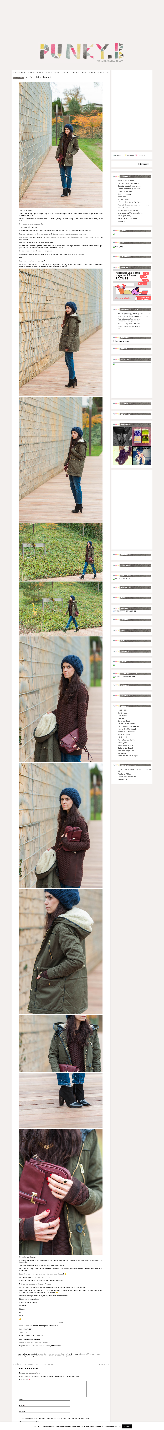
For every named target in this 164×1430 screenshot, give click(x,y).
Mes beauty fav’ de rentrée (131, 324)
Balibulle (122, 710)
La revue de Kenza (126, 724)
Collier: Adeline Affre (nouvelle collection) (34, 1342)
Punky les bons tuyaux (128, 210)
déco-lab (122, 197)
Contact (141, 156)
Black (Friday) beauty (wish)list (134, 314)
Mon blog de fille (126, 740)
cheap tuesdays (125, 192)
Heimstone (122, 779)
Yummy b (121, 221)
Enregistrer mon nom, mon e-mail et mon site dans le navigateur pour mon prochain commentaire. (56, 1418)
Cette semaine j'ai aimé (129, 189)
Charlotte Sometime (127, 777)
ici (57, 1326)
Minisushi (122, 737)
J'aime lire (123, 200)
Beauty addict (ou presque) (131, 186)
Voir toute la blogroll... (131, 756)
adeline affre (85, 1354)
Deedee (121, 718)
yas (46, 1356)
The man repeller (126, 751)
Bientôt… (104, 1364)
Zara (51, 1356)
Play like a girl (126, 745)
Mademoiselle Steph (127, 729)
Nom (21, 1399)
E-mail (22, 1405)
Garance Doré (124, 721)
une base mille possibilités (132, 213)
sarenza (30, 1356)
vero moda (39, 1356)
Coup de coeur (124, 194)
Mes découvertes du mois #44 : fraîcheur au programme (133, 320)
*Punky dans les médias (129, 183)
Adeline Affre (124, 774)
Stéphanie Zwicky (126, 748)
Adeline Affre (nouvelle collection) (38, 1346)
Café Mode (122, 713)
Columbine (122, 716)
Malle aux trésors (126, 732)
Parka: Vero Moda (25, 1326)
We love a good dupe (127, 218)
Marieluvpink (124, 735)
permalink (70, 1356)
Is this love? (40, 77)
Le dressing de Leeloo (128, 727)
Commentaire (24, 1380)
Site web (22, 1412)
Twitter (130, 156)
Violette (122, 753)
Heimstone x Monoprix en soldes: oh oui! (34, 1364)
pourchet (21, 1356)
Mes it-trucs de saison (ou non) (54, 1354)
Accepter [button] (127, 1426)
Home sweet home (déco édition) (133, 316)
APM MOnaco (96, 1354)
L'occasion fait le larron (131, 202)
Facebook (119, 156)
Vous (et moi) (124, 216)
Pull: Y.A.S (23, 1329)
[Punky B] (81, 64)
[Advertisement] (82, 19)
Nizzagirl (122, 743)
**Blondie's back (126, 181)
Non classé (123, 208)
